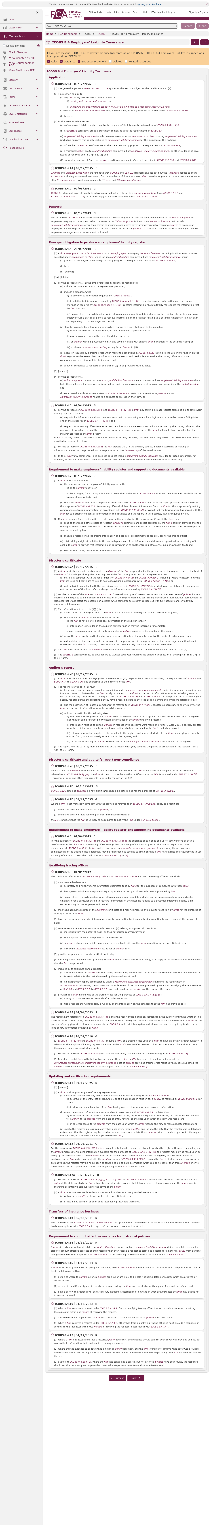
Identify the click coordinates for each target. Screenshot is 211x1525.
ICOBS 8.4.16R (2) (80, 1361)
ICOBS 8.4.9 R (175, 1254)
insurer (153, 221)
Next (134, 1378)
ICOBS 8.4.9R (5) (90, 1053)
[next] (204, 42)
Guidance (69, 61)
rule (86, 88)
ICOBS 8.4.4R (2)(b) (69, 1040)
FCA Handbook (67, 33)
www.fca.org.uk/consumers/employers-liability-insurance (85, 1062)
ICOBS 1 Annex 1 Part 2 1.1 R (67, 196)
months (91, 1119)
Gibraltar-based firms (77, 173)
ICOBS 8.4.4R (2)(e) (91, 446)
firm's (63, 356)
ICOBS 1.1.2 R (170, 193)
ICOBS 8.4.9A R (69, 985)
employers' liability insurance (80, 136)
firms (134, 886)
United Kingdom (103, 151)
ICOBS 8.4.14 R (126, 1267)
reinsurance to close (177, 110)
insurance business (150, 253)
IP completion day (67, 180)
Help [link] (145, 12)
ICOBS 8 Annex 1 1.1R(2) (107, 305)
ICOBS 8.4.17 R (159, 1326)
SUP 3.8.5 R (84, 989)
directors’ (59, 1067)
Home (49, 33)
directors (77, 844)
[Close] (206, 4)
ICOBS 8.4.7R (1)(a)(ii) (114, 840)
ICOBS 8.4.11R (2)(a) (92, 1179)
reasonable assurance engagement (139, 848)
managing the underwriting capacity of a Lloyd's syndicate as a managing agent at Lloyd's (119, 107)
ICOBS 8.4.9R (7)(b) (96, 1016)
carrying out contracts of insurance (89, 101)
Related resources (140, 61)
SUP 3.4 (67, 989)
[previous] (195, 42)
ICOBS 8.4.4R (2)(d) (119, 409)
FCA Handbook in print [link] (163, 12)
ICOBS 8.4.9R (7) (139, 1066)
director (112, 571)
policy (80, 151)
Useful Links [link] (112, 12)
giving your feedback (149, 4)
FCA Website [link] (95, 12)
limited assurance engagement (144, 690)
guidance (81, 791)
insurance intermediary (95, 347)
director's (72, 131)
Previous (119, 1378)
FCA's (68, 456)
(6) (93, 848)
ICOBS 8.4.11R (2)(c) (85, 1148)
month (85, 1312)
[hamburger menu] (47, 14)
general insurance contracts (90, 110)
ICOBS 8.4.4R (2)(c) (91, 409)
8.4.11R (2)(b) (114, 1179)
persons (162, 393)
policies (137, 229)
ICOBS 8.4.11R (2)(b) (144, 1152)
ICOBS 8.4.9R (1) (78, 848)
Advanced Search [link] (131, 12)
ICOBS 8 (102, 33)
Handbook (173, 173)
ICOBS (87, 33)
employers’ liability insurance (145, 741)
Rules (54, 61)
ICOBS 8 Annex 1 (165, 260)
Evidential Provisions (94, 61)
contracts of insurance (117, 393)
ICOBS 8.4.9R (146, 352)
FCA (110, 447)
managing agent (118, 253)
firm (71, 97)
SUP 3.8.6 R (101, 989)
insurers (165, 221)
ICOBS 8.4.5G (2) (178, 1053)
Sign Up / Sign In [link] (198, 12)
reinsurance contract (145, 193)
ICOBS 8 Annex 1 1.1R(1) (126, 301)
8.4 (57, 176)
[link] (66, 14)
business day (132, 450)
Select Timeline (15, 45)
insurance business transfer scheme (93, 1222)
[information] (38, 45)
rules (143, 176)
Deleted (117, 61)
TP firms (55, 173)
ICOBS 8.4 (57, 193)
